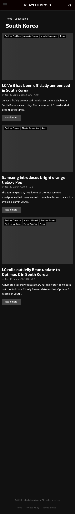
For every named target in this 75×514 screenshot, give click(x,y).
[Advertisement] (37, 337)
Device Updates (30, 223)
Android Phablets (13, 36)
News (62, 36)
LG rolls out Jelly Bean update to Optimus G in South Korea (31, 272)
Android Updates (13, 223)
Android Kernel (31, 220)
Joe (6, 95)
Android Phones (30, 36)
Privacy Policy (32, 508)
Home (9, 19)
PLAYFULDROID (37, 5)
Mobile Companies (49, 36)
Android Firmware (13, 220)
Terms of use (49, 508)
